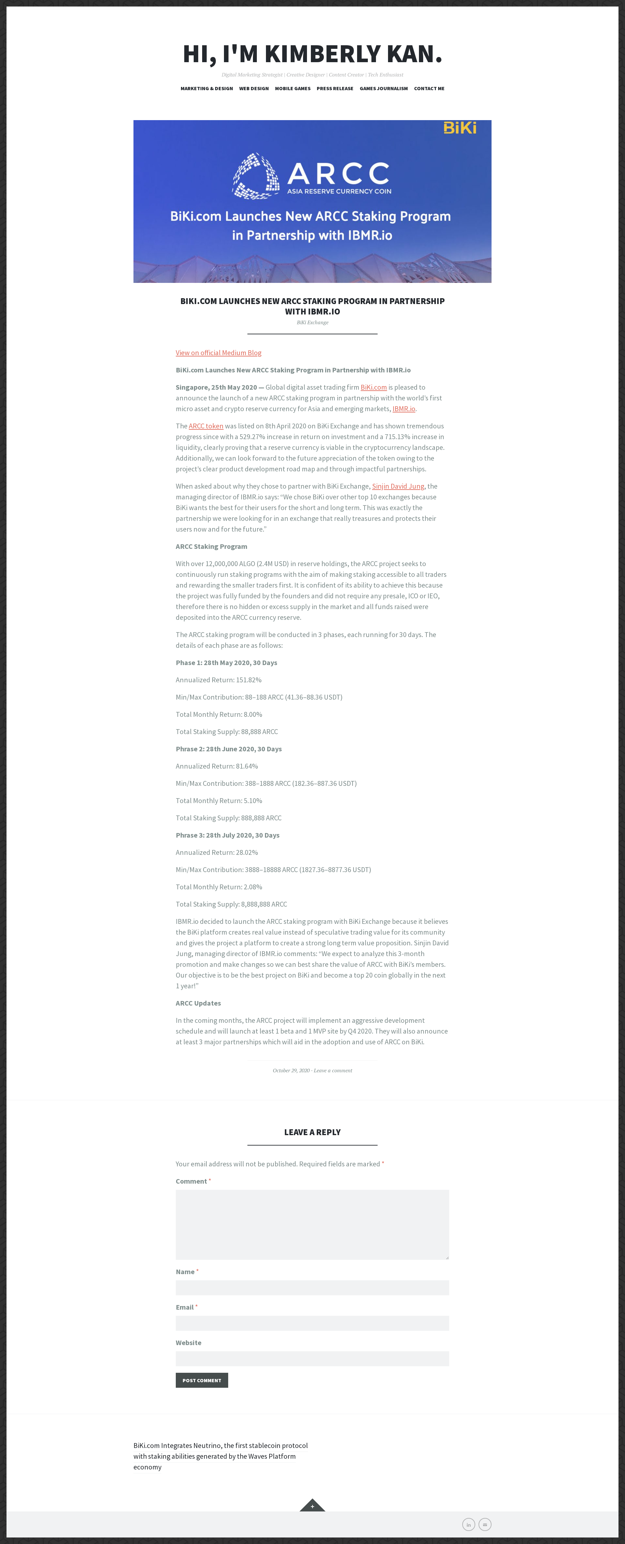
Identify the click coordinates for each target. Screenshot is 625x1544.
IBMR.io (404, 408)
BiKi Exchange (312, 322)
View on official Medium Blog (218, 352)
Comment (193, 1181)
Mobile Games (293, 88)
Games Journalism (384, 88)
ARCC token (206, 425)
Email (187, 1307)
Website (188, 1342)
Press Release (335, 88)
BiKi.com (374, 387)
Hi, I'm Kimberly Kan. (312, 53)
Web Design (254, 88)
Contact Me (429, 88)
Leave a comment (333, 1070)
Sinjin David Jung (398, 486)
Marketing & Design (207, 88)
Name (187, 1271)
